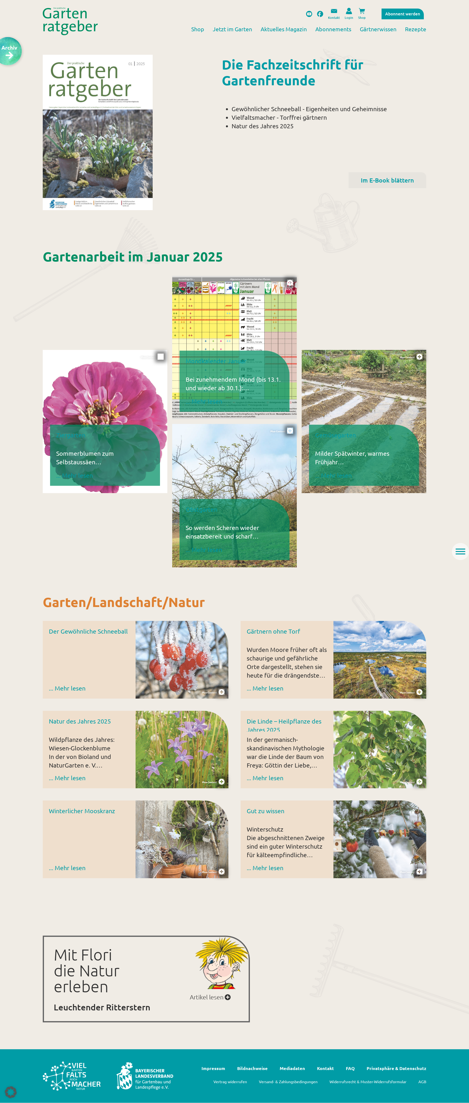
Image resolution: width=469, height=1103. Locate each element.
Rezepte (415, 28)
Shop (197, 28)
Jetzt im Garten (232, 28)
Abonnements (333, 28)
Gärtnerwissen (378, 28)
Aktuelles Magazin (284, 28)
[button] (10, 1092)
